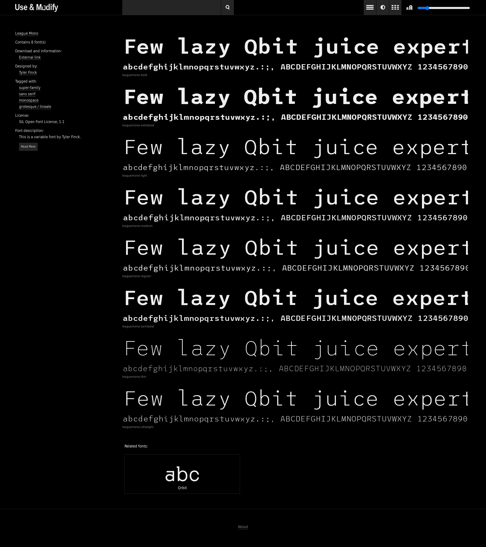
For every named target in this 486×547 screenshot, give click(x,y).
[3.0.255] (68, 6)
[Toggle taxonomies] (370, 7)
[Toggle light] (382, 7)
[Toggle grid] (395, 7)
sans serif (27, 94)
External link (30, 57)
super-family (29, 87)
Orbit (182, 474)
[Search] (227, 7)
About (243, 527)
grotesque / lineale (35, 106)
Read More (28, 146)
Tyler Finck (28, 72)
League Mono (26, 33)
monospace (28, 100)
